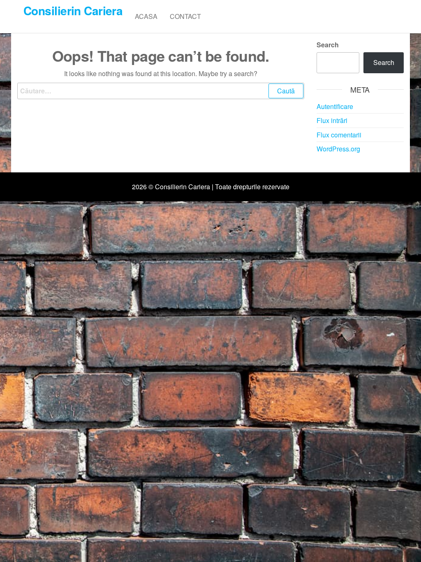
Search (328, 44)
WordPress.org (338, 148)
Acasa (146, 16)
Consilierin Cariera (73, 10)
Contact (185, 16)
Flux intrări (332, 120)
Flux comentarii (339, 134)
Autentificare (335, 106)
